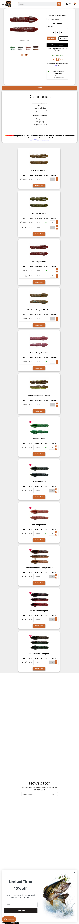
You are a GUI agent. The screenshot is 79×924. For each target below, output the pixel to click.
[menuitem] (67, 7)
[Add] (62, 32)
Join (53, 794)
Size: (57, 23)
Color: (57, 15)
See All (39, 88)
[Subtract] (53, 32)
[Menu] (3, 4)
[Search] (59, 4)
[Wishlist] (70, 4)
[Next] (26, 55)
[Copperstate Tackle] (8, 4)
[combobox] (37, 4)
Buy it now (63, 38)
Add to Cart (51, 38)
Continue (21, 910)
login (54, 49)
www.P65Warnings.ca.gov (39, 140)
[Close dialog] (74, 872)
